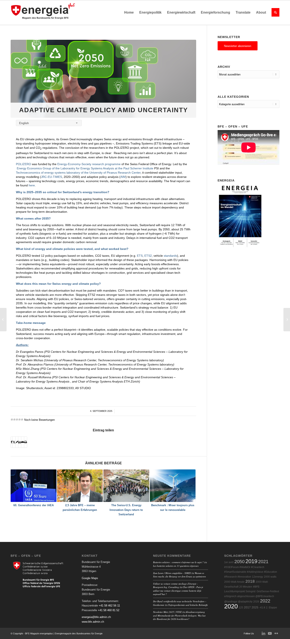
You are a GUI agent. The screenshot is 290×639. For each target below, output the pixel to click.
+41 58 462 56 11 (109, 605)
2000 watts (270, 576)
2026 (256, 601)
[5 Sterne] (22, 419)
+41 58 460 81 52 (108, 610)
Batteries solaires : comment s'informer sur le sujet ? (178, 562)
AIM (123, 177)
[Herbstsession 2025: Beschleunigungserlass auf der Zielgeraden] (286, 319)
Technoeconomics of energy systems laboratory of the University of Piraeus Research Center (78, 172)
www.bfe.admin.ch (93, 621)
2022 (265, 601)
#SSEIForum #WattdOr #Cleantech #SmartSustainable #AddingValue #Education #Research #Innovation (250, 572)
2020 (231, 606)
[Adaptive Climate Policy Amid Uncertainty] (103, 79)
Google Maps (90, 578)
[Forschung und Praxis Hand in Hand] (3, 319)
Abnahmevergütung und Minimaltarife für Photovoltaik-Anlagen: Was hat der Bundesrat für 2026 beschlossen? (179, 615)
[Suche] (274, 12)
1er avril (229, 562)
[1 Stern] (12, 419)
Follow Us (249, 633)
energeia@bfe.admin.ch (96, 617)
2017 (247, 607)
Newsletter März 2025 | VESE (167, 611)
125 (241, 607)
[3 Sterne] (17, 419)
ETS (140, 255)
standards (170, 255)
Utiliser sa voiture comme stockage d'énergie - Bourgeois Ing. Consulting (175, 585)
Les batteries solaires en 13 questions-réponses (175, 565)
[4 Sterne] (19, 419)
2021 (263, 561)
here (32, 185)
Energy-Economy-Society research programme (89, 164)
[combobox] (49, 123)
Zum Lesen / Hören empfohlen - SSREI (172, 573)
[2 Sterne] (14, 419)
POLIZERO (23, 164)
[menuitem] (129, 12)
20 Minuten (245, 586)
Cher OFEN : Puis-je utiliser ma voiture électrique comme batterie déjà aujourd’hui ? (178, 590)
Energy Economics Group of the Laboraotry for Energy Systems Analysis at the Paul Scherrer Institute (85, 168)
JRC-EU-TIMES (51, 177)
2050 (239, 561)
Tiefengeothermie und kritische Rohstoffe (188, 604)
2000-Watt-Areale (234, 581)
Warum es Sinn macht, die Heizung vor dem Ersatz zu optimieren (179, 574)
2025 (255, 607)
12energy (257, 576)
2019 (251, 561)
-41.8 (262, 607)
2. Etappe (271, 607)
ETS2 (148, 255)
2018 (250, 581)
